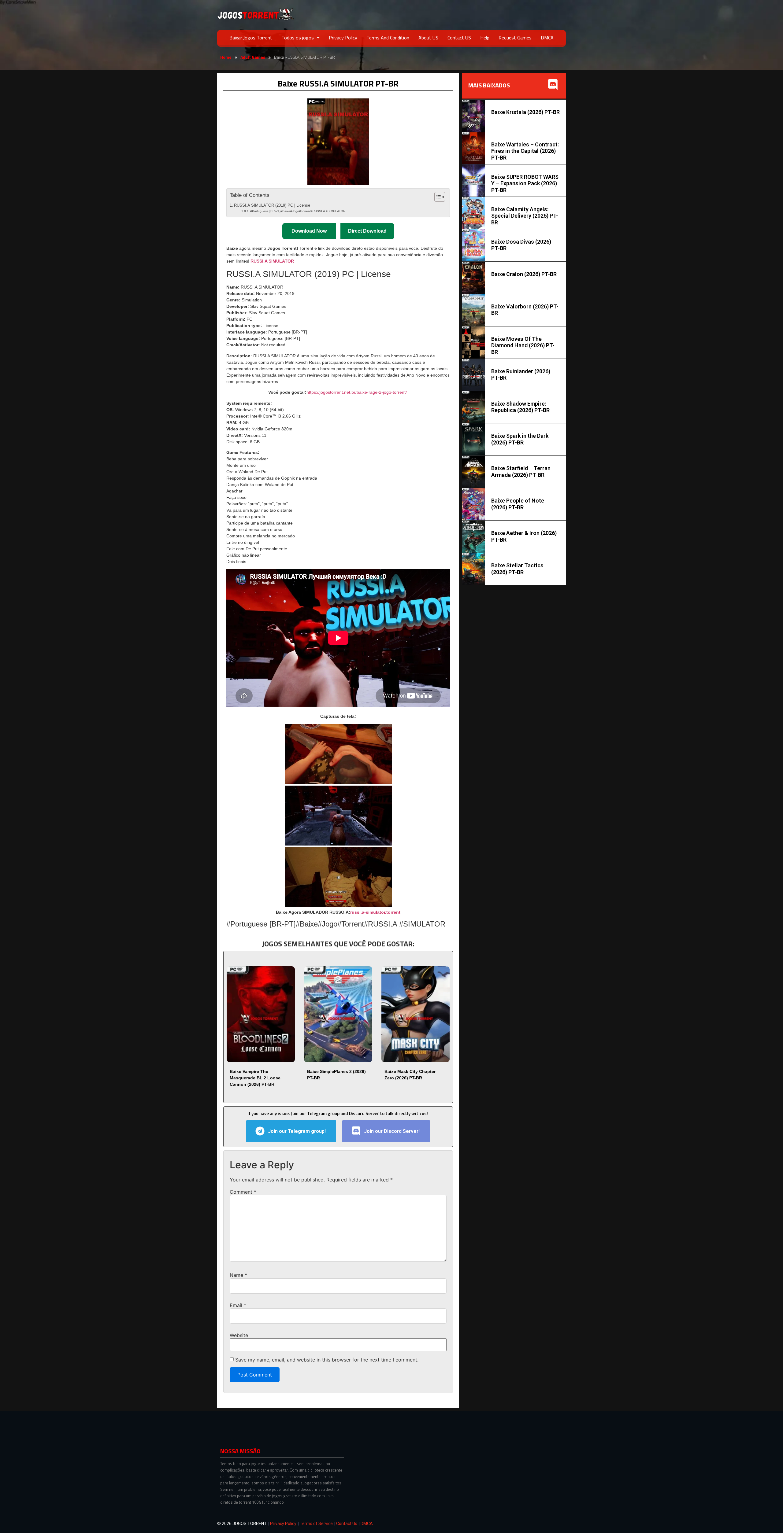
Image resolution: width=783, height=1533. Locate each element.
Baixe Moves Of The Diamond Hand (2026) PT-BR (523, 345)
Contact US (459, 37)
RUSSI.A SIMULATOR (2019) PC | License (272, 205)
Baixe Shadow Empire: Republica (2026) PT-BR (520, 407)
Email (238, 1305)
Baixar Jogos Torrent (250, 37)
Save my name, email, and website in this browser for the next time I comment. (326, 1359)
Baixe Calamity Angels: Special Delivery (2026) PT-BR (524, 216)
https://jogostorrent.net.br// (356, 392)
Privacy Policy (343, 37)
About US (428, 37)
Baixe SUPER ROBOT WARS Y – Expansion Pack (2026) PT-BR (524, 183)
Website (239, 1335)
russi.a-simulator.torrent (375, 912)
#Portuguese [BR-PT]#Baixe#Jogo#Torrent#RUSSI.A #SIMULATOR (297, 211)
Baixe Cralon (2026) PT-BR (524, 274)
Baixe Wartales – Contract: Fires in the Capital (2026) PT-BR (525, 151)
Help (484, 37)
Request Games (515, 37)
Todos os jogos (297, 37)
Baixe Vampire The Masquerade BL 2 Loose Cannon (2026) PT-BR (255, 1078)
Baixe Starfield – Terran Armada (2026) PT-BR (521, 471)
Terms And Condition (387, 37)
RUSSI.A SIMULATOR (272, 261)
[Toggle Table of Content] (436, 197)
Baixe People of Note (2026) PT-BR (517, 503)
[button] (300, 37)
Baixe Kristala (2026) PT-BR (525, 112)
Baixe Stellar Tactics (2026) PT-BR (517, 568)
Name (238, 1275)
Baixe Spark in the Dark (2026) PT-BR (519, 439)
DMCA (547, 37)
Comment (243, 1191)
